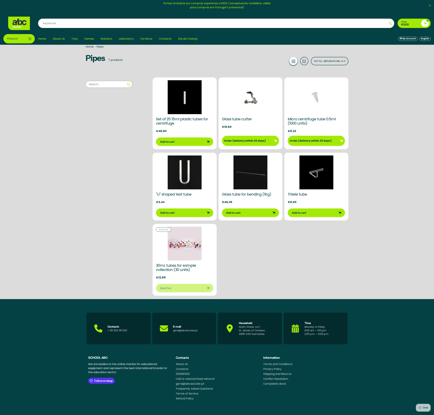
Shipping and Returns (277, 374)
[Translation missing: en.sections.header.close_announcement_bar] (429, 5)
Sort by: (318, 61)
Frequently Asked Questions (194, 389)
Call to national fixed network (195, 379)
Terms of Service (187, 394)
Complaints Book (274, 384)
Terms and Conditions (277, 364)
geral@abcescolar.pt (190, 384)
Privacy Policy (272, 369)
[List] (304, 61)
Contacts (182, 369)
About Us (182, 364)
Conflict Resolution (275, 379)
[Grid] (293, 61)
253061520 (183, 374)
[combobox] (109, 84)
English (425, 38)
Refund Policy (185, 398)
